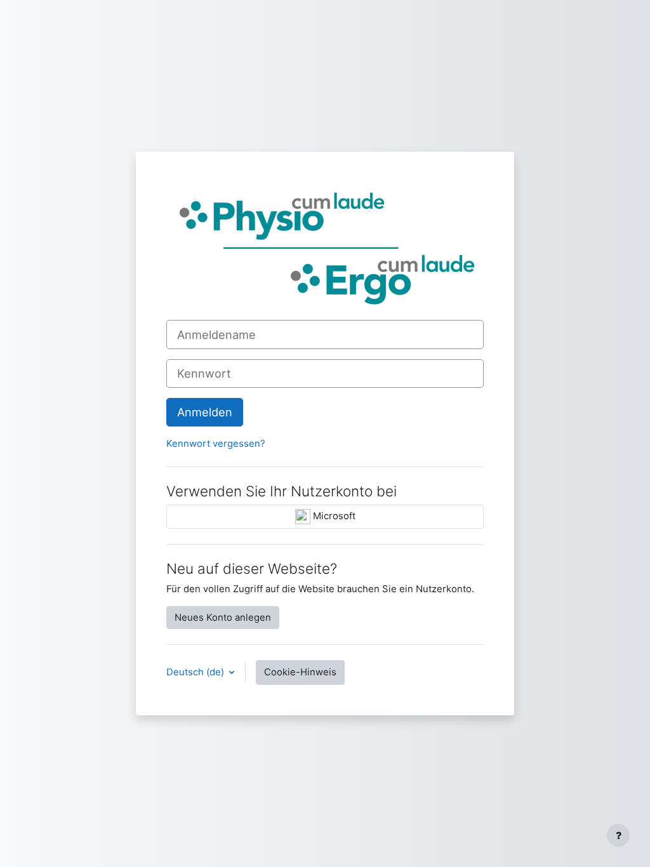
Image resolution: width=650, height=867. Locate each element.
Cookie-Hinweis (300, 672)
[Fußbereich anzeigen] (618, 835)
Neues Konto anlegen (223, 617)
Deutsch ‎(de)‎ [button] (196, 672)
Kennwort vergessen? (215, 443)
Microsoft (332, 516)
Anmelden (204, 412)
